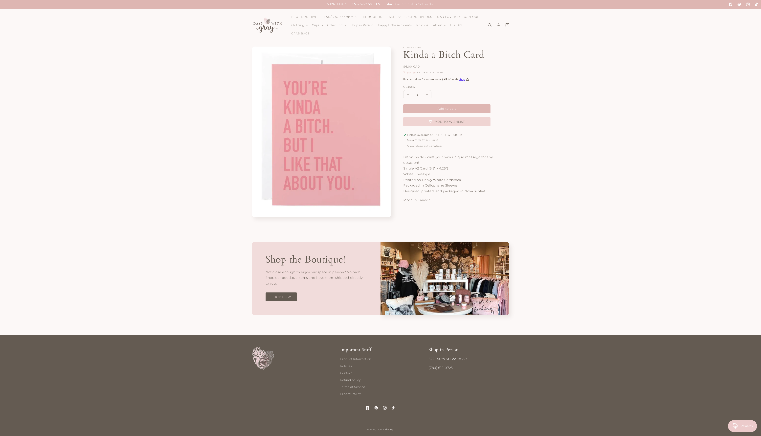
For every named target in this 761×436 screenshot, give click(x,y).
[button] (339, 17)
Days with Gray (385, 429)
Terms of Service (352, 387)
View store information (424, 146)
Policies (346, 366)
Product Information (355, 359)
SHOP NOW (281, 297)
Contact (346, 373)
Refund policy (350, 380)
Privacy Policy (350, 394)
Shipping (409, 72)
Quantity (409, 86)
